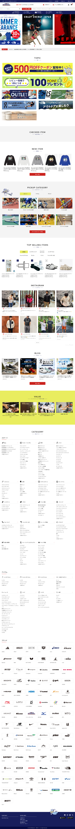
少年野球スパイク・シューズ (43, 461)
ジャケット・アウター (5, 581)
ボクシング (4, 547)
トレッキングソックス (42, 603)
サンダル (3, 632)
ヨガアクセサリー (23, 528)
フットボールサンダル (24, 454)
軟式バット (40, 454)
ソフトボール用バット (42, 457)
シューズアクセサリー (24, 452)
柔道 (2, 545)
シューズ (21, 554)
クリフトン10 (38, 8)
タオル (57, 588)
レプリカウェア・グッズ (42, 488)
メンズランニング (5, 595)
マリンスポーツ (41, 515)
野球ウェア (40, 462)
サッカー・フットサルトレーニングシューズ (9, 603)
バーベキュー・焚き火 (42, 557)
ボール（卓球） (22, 491)
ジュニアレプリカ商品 (24, 461)
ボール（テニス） (59, 466)
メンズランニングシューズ (61, 505)
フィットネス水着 (41, 506)
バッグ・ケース (40, 473)
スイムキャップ (40, 510)
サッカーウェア (22, 456)
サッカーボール (23, 462)
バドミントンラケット (5, 484)
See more (37, 342)
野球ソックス (40, 598)
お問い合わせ (70, 1)
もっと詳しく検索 (26, 9)
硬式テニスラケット (59, 445)
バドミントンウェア (5, 489)
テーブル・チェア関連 (42, 552)
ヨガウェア (22, 525)
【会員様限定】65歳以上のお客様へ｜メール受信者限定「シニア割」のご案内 (28, 49)
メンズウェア (22, 545)
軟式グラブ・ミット (41, 447)
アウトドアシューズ (59, 530)
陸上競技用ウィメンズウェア (7, 451)
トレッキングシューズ (60, 532)
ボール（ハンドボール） (6, 508)
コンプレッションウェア (24, 550)
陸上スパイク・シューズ (6, 620)
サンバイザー (58, 598)
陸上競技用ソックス (5, 452)
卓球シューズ (22, 488)
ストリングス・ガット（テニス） (61, 451)
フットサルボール (23, 464)
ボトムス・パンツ (5, 583)
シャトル (3, 491)
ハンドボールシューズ (6, 505)
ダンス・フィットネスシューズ (25, 532)
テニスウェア (58, 461)
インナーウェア (22, 533)
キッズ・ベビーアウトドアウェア (62, 528)
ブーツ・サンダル (23, 557)
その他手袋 (40, 471)
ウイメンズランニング (5, 597)
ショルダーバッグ (23, 598)
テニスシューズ (59, 457)
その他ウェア (4, 585)
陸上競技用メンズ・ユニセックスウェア (9, 449)
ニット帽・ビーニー (59, 600)
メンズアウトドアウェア (60, 525)
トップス (3, 580)
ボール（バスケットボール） (43, 489)
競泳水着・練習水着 (41, 505)
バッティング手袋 (41, 468)
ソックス (57, 464)
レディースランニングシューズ (61, 506)
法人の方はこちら (5, 818)
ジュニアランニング (5, 598)
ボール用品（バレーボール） (61, 491)
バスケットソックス (41, 600)
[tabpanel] (37, 29)
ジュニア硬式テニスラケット (61, 447)
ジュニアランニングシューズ (61, 508)
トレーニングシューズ (24, 449)
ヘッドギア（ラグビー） (24, 508)
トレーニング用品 (41, 525)
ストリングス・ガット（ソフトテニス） (62, 452)
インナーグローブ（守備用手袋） (44, 469)
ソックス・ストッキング (42, 476)
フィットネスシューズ (5, 618)
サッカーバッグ (22, 466)
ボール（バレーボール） (60, 489)
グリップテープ (59, 454)
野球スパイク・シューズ (42, 459)
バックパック (22, 595)
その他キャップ (59, 602)
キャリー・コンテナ (41, 545)
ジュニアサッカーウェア (24, 457)
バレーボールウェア (59, 486)
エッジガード (58, 456)
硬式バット (40, 452)
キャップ (21, 560)
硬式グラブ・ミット (41, 445)
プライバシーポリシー (24, 823)
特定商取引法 (22, 822)
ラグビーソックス (41, 605)
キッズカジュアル (5, 629)
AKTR (49, 8)
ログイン (50, 1)
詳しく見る (37, 174)
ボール (57, 580)
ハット (57, 597)
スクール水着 (40, 508)
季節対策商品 (58, 581)
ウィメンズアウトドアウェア (61, 527)
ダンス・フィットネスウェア (24, 530)
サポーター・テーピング (60, 587)
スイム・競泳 (4, 630)
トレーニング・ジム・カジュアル (7, 627)
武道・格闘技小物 (5, 548)
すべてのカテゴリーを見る (37, 231)
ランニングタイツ (59, 511)
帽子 (57, 533)
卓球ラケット (22, 484)
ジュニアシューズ (23, 555)
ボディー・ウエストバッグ (24, 600)
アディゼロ (34, 8)
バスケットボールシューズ (43, 484)
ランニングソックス (59, 513)
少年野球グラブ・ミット (42, 449)
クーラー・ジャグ (41, 547)
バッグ (3, 495)
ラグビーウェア (22, 506)
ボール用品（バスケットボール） (44, 491)
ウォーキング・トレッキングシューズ (8, 624)
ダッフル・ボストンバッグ (24, 602)
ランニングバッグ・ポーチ (60, 516)
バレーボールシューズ (60, 484)
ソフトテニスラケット (60, 449)
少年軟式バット (41, 456)
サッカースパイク (23, 445)
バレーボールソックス (42, 602)
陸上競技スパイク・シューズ (7, 445)
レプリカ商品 (22, 459)
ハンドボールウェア (5, 506)
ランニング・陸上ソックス (42, 595)
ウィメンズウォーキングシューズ (7, 527)
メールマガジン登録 (23, 820)
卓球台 (21, 495)
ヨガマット (22, 527)
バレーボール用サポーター (61, 488)
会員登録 (56, 1)
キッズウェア (22, 548)
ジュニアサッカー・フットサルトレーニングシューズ (10, 606)
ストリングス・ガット (5, 486)
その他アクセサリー (5, 454)
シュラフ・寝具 (40, 550)
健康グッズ (40, 527)
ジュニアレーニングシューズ (25, 451)
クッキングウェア (41, 548)
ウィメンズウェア (23, 547)
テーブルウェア (41, 554)
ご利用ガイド (63, 1)
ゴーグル (39, 511)
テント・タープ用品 (41, 555)
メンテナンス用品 (41, 474)
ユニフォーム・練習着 (42, 466)
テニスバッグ (58, 459)
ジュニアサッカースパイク (24, 447)
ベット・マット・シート (42, 560)
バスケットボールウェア (42, 486)
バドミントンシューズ (44, 8)
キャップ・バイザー (59, 462)
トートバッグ (22, 597)
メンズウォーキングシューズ (7, 525)
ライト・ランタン (41, 562)
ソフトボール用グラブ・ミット (43, 451)
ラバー (21, 486)
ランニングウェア (59, 510)
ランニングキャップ (59, 515)
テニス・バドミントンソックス (43, 597)
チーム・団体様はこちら (58, 4)
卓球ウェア (22, 489)
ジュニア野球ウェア (41, 464)
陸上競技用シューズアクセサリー (8, 447)
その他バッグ (22, 605)
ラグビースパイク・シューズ (25, 505)
